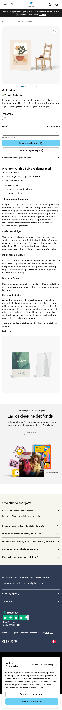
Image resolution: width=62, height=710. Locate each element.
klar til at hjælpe (22, 583)
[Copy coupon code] (17, 14)
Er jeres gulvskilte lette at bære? (17, 510)
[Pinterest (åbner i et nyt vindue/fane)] (15, 641)
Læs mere (7, 290)
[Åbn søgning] (12, 4)
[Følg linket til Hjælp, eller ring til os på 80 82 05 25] (50, 4)
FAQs (4, 331)
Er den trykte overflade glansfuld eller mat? (23, 526)
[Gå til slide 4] (32, 87)
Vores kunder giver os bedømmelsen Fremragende (27, 633)
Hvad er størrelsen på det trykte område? (22, 533)
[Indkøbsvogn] (56, 4)
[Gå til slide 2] (26, 87)
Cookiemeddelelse (13, 687)
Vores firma (8, 601)
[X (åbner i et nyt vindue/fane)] (11, 641)
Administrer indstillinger (32, 694)
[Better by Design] (20, 95)
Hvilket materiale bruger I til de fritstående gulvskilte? (28, 541)
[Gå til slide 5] (36, 87)
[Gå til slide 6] (39, 87)
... (12, 21)
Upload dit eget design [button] (29, 150)
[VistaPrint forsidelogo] (31, 4)
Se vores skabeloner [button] (29, 143)
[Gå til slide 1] (22, 87)
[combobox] (31, 132)
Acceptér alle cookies (31, 701)
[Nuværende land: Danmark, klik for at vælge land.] (56, 641)
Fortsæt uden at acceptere (44, 664)
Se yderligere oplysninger (36, 106)
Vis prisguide (53, 126)
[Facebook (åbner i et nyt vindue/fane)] (3, 642)
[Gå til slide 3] (29, 87)
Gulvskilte (40, 323)
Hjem (4, 21)
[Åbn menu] (5, 4)
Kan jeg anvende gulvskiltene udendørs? (22, 549)
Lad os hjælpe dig (10, 593)
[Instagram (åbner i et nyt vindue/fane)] (7, 642)
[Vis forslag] (56, 132)
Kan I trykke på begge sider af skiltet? (20, 557)
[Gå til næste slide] (58, 55)
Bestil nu (42, 15)
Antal (5, 126)
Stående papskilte (25, 21)
